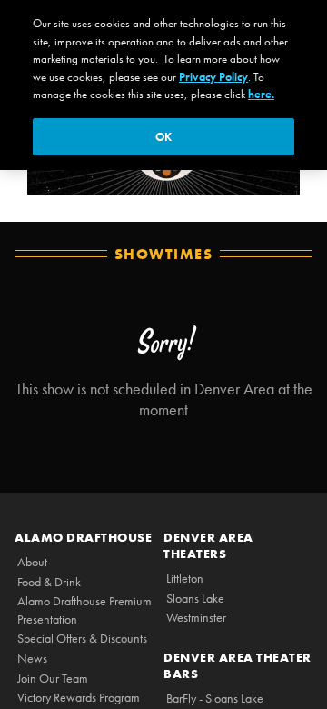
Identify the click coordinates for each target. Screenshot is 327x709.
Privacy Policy (213, 77)
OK (163, 137)
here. (261, 94)
